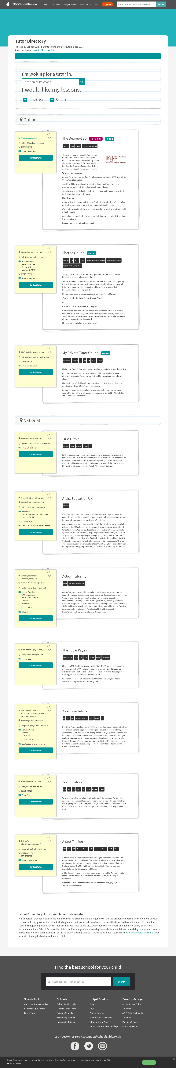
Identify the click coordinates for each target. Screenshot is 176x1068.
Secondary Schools (66, 1017)
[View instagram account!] (101, 1046)
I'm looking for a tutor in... (48, 74)
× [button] (174, 1059)
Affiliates (126, 1017)
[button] (59, 1063)
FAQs (92, 1008)
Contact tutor (35, 157)
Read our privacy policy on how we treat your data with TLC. (87, 1060)
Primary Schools (65, 1013)
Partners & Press (130, 1021)
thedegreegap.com (29, 138)
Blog (92, 1004)
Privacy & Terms (130, 1026)
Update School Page (66, 1008)
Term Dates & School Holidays (104, 1026)
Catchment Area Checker (36, 1004)
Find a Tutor (30, 1013)
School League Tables (34, 1008)
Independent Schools (67, 1021)
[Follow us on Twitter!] (88, 1046)
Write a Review (97, 1013)
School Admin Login (66, 1004)
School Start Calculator (101, 1017)
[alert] (88, 1062)
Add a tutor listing (88, 56)
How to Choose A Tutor (45, 50)
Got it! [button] (149, 1062)
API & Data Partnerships (133, 1013)
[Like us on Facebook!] (74, 1046)
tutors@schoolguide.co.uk (139, 932)
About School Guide (131, 1004)
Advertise (126, 1008)
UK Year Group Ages (99, 1021)
